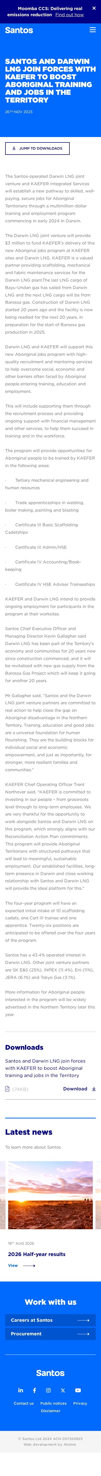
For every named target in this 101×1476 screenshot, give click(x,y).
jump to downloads (40, 148)
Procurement (26, 1333)
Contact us (24, 1403)
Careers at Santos (32, 1320)
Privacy (80, 1403)
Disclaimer (50, 1411)
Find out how (69, 14)
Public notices (53, 1403)
